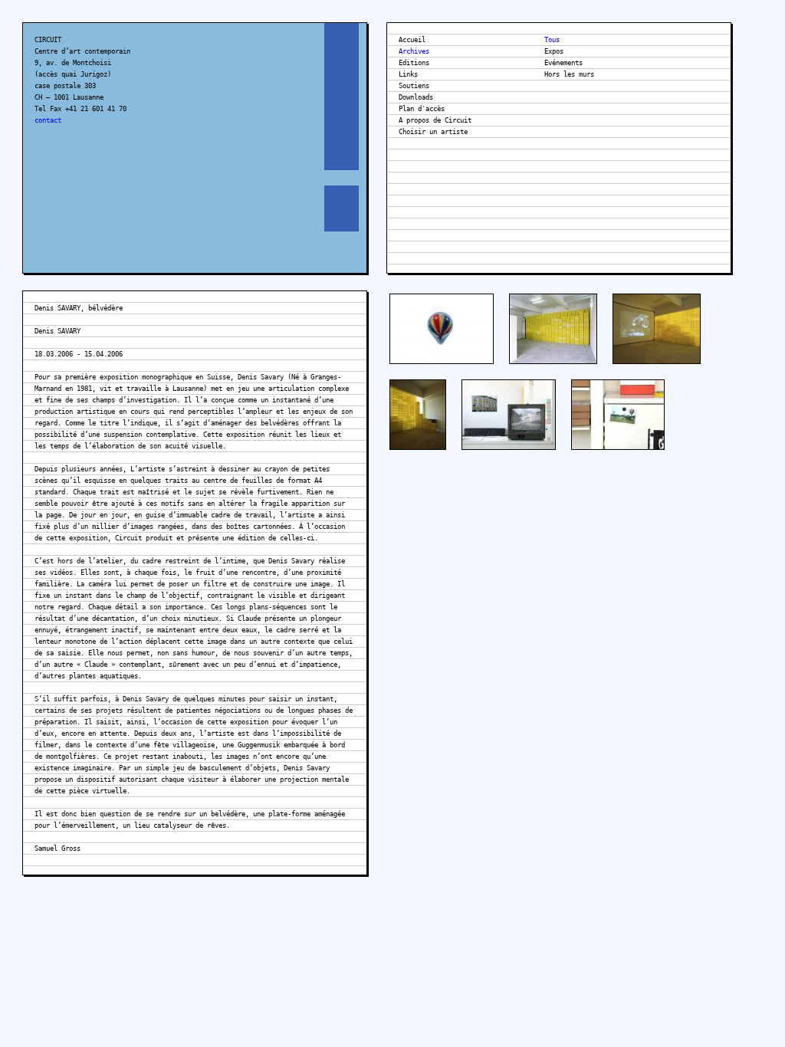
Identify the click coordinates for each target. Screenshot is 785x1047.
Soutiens (414, 86)
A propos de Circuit (435, 120)
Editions (414, 63)
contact (47, 120)
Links (408, 74)
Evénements (563, 63)
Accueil (412, 40)
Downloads (416, 97)
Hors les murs (569, 74)
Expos (553, 51)
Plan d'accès (422, 109)
